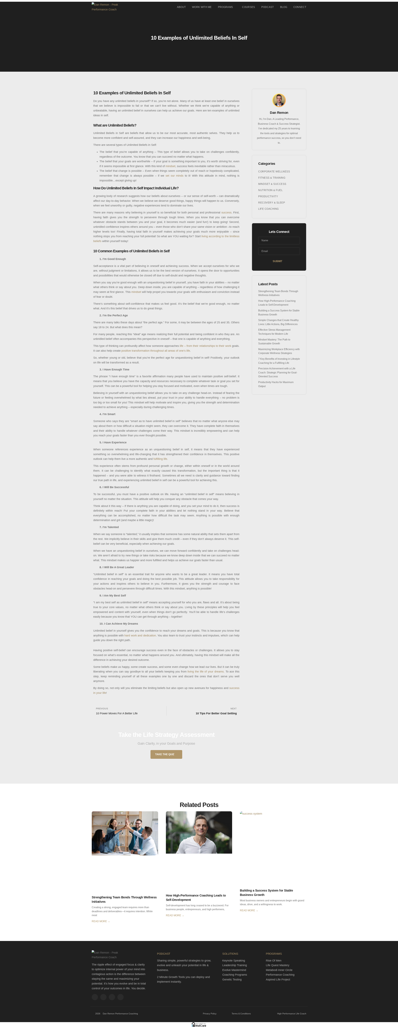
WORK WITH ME (202, 7)
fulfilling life (160, 458)
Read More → (101, 921)
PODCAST (267, 7)
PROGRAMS (225, 7)
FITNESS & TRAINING (271, 177)
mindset (170, 166)
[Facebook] (95, 997)
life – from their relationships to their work (205, 345)
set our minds (174, 175)
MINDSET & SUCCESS (272, 184)
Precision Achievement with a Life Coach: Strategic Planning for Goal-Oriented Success (277, 372)
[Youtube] (120, 997)
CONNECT (299, 7)
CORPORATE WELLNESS (274, 171)
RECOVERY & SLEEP (271, 202)
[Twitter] (103, 997)
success (226, 212)
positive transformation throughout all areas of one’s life (155, 350)
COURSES (248, 7)
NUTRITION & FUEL (270, 190)
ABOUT (181, 7)
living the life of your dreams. (205, 671)
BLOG (283, 7)
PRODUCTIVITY (268, 196)
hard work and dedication (140, 635)
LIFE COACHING (268, 209)
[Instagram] (112, 997)
